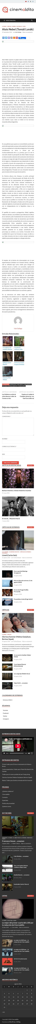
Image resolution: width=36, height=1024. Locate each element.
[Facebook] (28, 1)
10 (4, 997)
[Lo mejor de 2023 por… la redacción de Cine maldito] (7, 968)
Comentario (6, 416)
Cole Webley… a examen (21, 856)
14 (22, 997)
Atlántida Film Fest (14, 551)
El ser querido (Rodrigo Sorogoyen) (20, 572)
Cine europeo (27, 384)
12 (13, 997)
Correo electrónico (9, 446)
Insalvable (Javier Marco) (21, 884)
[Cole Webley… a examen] (7, 856)
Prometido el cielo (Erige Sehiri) (23, 599)
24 (4, 1004)
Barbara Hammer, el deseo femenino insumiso (16, 490)
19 (13, 1000)
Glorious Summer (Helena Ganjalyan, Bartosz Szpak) (17, 777)
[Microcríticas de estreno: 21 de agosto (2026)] (7, 580)
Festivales (19, 26)
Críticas (9, 26)
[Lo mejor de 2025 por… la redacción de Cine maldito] (7, 940)
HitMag (18, 1022)
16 (31, 997)
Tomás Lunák (21, 386)
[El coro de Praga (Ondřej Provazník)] (7, 590)
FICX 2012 (5, 386)
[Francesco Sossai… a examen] (18, 817)
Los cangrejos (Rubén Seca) (22, 673)
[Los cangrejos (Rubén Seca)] (7, 674)
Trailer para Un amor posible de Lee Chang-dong (16, 774)
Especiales (5, 800)
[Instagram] (33, 1)
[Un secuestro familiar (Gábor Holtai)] (7, 655)
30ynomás (4, 837)
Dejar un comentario (27, 32)
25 (9, 1004)
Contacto (5, 797)
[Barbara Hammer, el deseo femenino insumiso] (18, 478)
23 (31, 1000)
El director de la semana (19, 837)
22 (27, 1000)
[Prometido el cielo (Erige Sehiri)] (7, 599)
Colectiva (9, 920)
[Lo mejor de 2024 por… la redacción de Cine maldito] (7, 949)
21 (22, 1000)
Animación (13, 384)
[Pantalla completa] (32, 753)
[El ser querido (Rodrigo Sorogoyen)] (7, 571)
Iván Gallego (18, 32)
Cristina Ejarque (17, 557)
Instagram (6, 719)
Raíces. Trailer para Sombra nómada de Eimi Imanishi (17, 780)
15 (27, 997)
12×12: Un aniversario (20, 959)
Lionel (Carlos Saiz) (9, 555)
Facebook (6, 713)
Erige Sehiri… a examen (21, 683)
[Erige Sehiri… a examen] (7, 683)
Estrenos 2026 (7, 700)
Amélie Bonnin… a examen (21, 875)
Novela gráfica (12, 386)
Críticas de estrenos (25, 551)
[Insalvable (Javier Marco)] (7, 884)
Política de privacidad (8, 803)
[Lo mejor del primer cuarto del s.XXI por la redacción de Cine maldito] (18, 900)
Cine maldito (6, 794)
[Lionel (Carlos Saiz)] (18, 540)
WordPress (12, 1022)
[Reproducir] (4, 753)
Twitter (5, 716)
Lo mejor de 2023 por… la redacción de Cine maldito (21, 969)
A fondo (4, 26)
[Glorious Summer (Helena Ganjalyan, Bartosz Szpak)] (18, 623)
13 (18, 997)
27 (18, 1004)
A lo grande (5, 551)
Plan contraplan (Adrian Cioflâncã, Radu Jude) (21, 866)
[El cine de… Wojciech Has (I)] (18, 506)
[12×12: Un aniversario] (7, 959)
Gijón (24, 26)
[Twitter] (31, 1)
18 (9, 1000)
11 (9, 997)
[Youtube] (26, 1)
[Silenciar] (29, 753)
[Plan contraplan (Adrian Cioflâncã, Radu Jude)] (7, 865)
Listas (14, 920)
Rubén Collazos (16, 843)
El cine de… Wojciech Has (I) (11, 518)
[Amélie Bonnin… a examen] (7, 875)
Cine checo (20, 384)
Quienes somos (6, 806)
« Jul (3, 1012)
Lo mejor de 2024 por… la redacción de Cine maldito (21, 950)
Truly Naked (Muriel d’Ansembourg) (20, 665)
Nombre (5, 438)
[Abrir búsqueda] (32, 20)
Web (3, 454)
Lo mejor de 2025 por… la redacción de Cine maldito (21, 941)
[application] (18, 746)
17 (4, 1000)
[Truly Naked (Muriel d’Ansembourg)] (7, 664)
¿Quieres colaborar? (8, 791)
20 (18, 1000)
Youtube (5, 710)
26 (13, 1004)
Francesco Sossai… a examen (13, 841)
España (14, 26)
